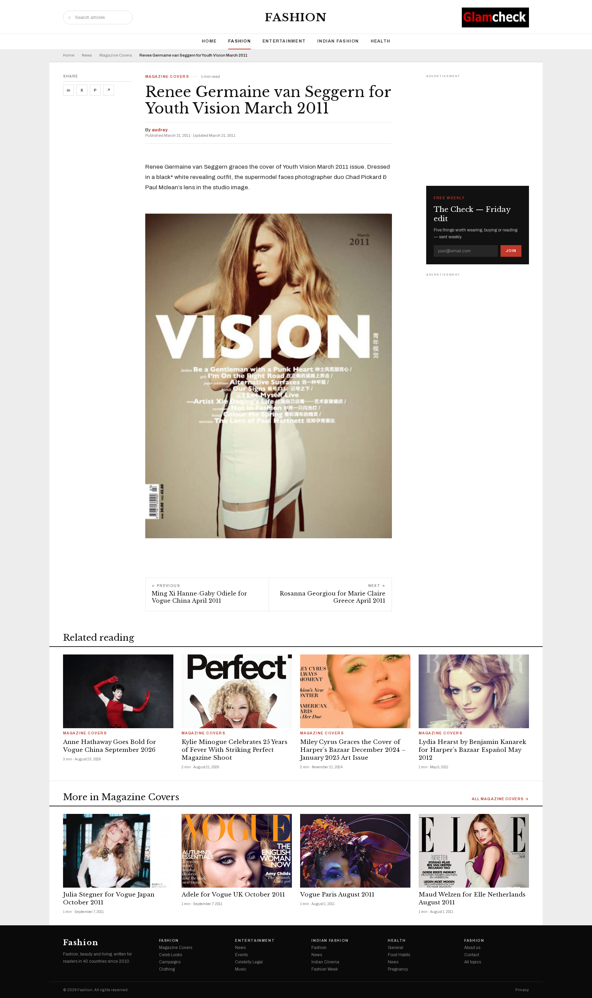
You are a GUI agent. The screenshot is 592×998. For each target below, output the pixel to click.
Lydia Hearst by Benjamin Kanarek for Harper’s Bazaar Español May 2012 (472, 749)
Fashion (296, 17)
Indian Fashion (338, 41)
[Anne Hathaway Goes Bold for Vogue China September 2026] (118, 691)
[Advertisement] (477, 123)
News (87, 55)
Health (381, 41)
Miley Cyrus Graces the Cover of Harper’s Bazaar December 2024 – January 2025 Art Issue (353, 749)
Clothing (167, 969)
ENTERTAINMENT (284, 41)
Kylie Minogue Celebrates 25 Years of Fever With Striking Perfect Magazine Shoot (234, 749)
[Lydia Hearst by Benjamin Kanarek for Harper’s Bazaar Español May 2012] (474, 691)
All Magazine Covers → (500, 799)
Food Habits (399, 955)
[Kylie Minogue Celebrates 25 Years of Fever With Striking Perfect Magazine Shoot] (237, 691)
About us (472, 948)
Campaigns (170, 962)
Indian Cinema (325, 962)
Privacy (522, 990)
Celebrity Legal (249, 962)
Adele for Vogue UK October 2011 (233, 894)
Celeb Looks (170, 955)
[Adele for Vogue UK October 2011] (237, 851)
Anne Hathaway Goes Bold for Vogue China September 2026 (109, 746)
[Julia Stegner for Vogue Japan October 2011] (118, 851)
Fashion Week (324, 969)
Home (209, 41)
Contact (471, 955)
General (395, 948)
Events (241, 955)
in (68, 90)
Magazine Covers (115, 55)
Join (511, 251)
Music (240, 969)
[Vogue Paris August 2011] (355, 851)
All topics (472, 962)
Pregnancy (398, 969)
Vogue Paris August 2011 (337, 894)
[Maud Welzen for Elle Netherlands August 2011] (474, 851)
